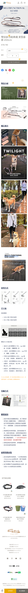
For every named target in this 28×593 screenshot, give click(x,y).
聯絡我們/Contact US (14, 552)
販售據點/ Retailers (14, 546)
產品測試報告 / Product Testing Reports (14, 548)
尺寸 (2, 50)
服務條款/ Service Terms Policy (10, 583)
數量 (2, 55)
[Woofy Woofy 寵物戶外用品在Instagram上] (12, 559)
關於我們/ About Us (14, 544)
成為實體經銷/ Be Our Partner (14, 550)
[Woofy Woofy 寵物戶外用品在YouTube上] (16, 559)
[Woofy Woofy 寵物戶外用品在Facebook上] (8, 559)
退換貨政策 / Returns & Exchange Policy (15, 585)
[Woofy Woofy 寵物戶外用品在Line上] (20, 559)
